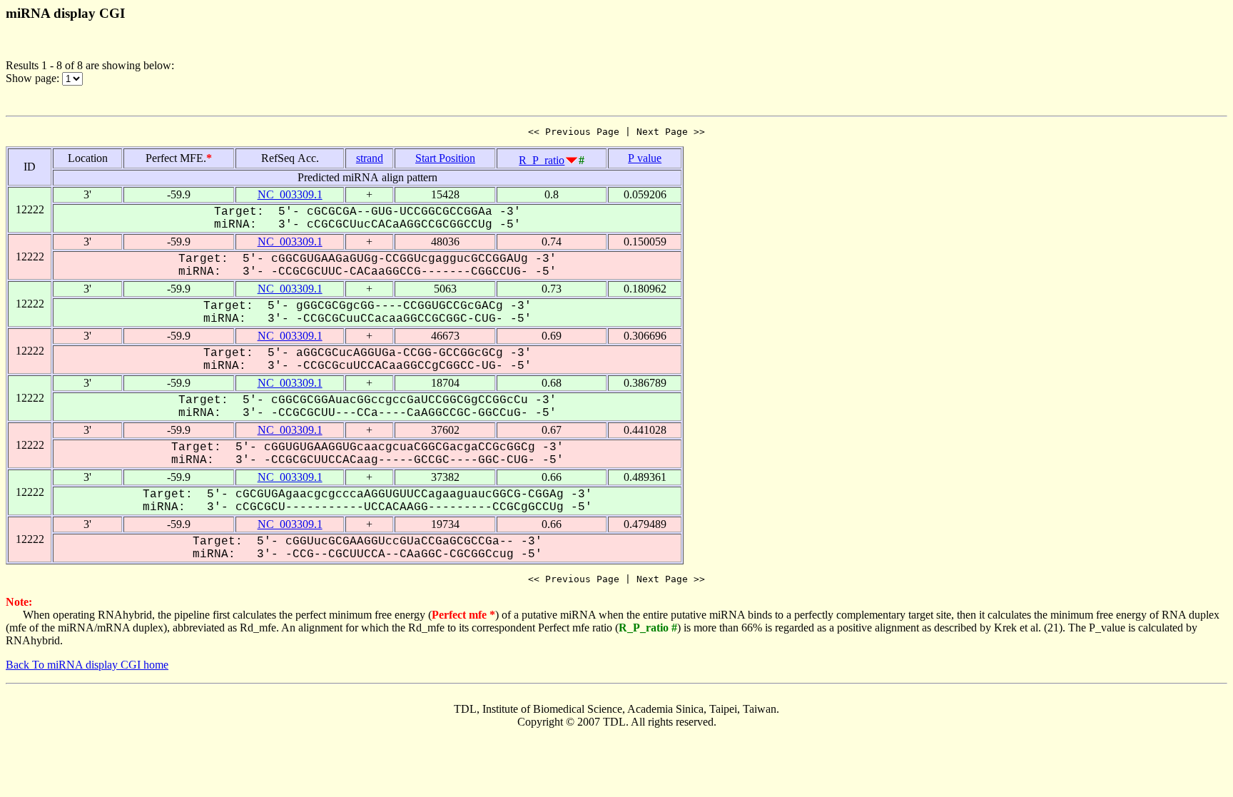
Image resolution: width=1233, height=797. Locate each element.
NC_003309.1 (290, 194)
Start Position (445, 158)
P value (644, 158)
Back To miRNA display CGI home (87, 665)
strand (369, 158)
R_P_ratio (541, 160)
